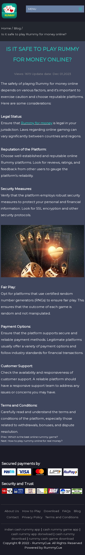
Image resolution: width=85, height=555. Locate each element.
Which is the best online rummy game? (32, 436)
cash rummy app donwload (32, 534)
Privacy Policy (32, 517)
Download (51, 511)
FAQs (66, 511)
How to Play (31, 511)
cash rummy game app (60, 529)
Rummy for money (36, 123)
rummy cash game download (51, 538)
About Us (12, 511)
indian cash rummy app (22, 529)
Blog (77, 511)
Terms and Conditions (61, 517)
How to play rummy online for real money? (35, 440)
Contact (13, 517)
